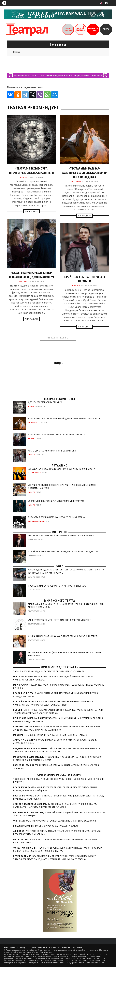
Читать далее (31, 211)
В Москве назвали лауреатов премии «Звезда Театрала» (57, 735)
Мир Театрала (11, 948)
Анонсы (23, 177)
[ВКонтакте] (10, 94)
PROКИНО (23, 282)
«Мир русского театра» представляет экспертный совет (59, 620)
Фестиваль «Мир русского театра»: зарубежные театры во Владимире (57, 821)
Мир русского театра (59, 600)
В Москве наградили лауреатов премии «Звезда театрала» (52, 671)
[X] (32, 94)
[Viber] (39, 94)
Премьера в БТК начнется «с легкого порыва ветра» (56, 517)
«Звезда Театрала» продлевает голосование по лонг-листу (61, 469)
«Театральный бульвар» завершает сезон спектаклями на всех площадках (84, 173)
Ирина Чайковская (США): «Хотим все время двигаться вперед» (63, 636)
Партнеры (77, 948)
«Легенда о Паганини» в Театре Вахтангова (52, 450)
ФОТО (59, 566)
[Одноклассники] (17, 94)
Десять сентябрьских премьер (45, 402)
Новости (76, 286)
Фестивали (76, 182)
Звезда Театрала (34, 473)
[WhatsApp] (47, 94)
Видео (58, 363)
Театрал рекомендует (60, 399)
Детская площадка (36, 521)
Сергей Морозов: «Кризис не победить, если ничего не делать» (63, 551)
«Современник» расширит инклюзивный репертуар (56, 501)
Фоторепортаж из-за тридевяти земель (57, 826)
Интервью (59, 532)
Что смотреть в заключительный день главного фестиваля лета (64, 418)
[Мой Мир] (54, 94)
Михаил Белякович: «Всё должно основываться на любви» (61, 535)
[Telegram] (25, 94)
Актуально (59, 465)
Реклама (66, 948)
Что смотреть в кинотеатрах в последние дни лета (56, 434)
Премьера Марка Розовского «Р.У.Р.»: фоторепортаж (57, 586)
